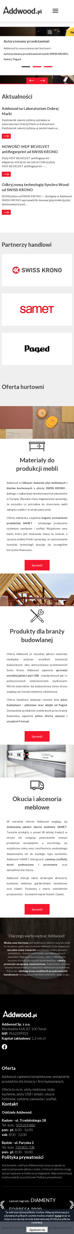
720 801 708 (24, 1147)
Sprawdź (37, 565)
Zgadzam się (37, 1229)
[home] (33, 1014)
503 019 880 (25, 1125)
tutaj (58, 1215)
